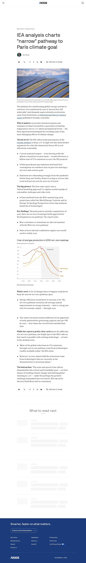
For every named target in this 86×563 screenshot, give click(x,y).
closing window (24, 143)
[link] (19, 62)
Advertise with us (15, 540)
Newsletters (34, 537)
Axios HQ (33, 544)
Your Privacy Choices (55, 544)
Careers (12, 544)
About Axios (13, 537)
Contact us (13, 547)
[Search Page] (82, 3)
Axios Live (34, 540)
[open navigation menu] (3, 3)
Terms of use (53, 540)
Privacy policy (53, 537)
